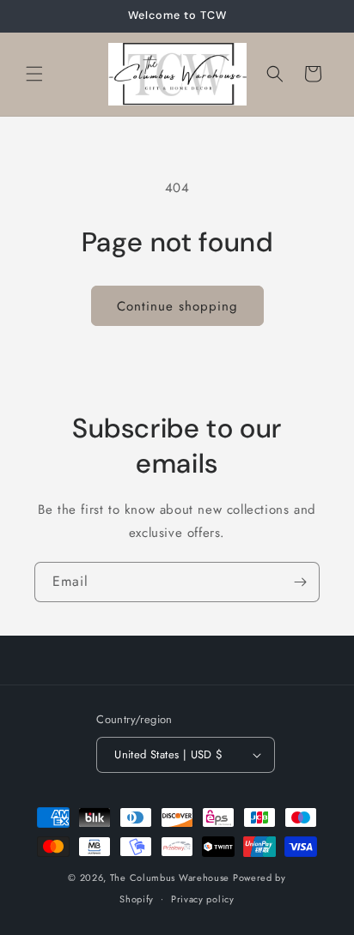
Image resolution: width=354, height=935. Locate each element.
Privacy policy (203, 899)
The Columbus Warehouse (171, 877)
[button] (34, 74)
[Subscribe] (300, 582)
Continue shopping (177, 306)
